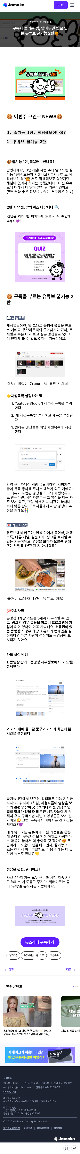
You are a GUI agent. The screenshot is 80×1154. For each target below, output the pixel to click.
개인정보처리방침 (11, 1128)
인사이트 (58, 1128)
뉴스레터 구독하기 (40, 942)
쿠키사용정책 (43, 1128)
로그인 (60, 5)
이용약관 (28, 1128)
